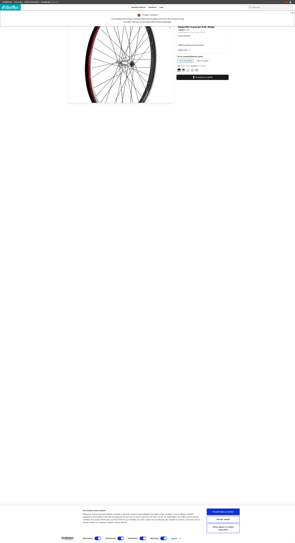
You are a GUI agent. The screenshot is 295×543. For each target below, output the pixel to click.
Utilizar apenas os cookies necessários (223, 528)
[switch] (120, 538)
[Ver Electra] (18, 2)
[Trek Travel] (49, 2)
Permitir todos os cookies (223, 512)
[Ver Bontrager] (32, 2)
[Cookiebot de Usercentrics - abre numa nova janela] (67, 538)
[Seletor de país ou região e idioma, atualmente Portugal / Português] (286, 2)
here (169, 22)
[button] (121, 63)
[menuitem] (138, 7)
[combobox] (270, 7)
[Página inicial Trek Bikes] (7, 2)
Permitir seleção (223, 519)
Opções (174, 538)
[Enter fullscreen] (170, 28)
